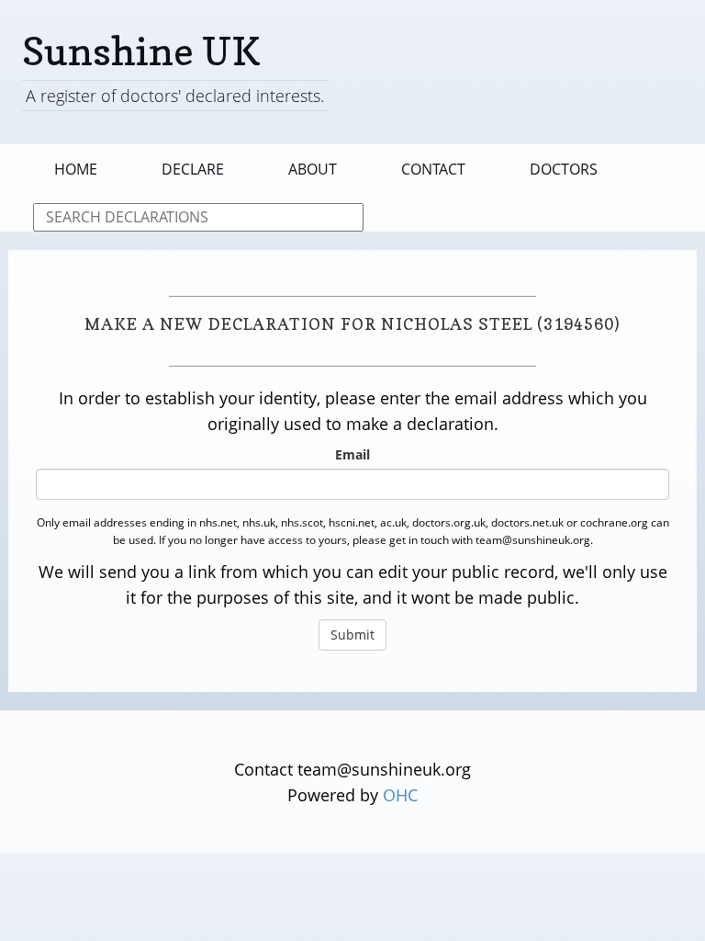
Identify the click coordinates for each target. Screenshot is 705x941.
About (312, 169)
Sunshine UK (141, 51)
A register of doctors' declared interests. (175, 96)
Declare (193, 169)
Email (352, 454)
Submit (352, 634)
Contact (433, 169)
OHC (400, 795)
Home (75, 169)
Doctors (564, 169)
